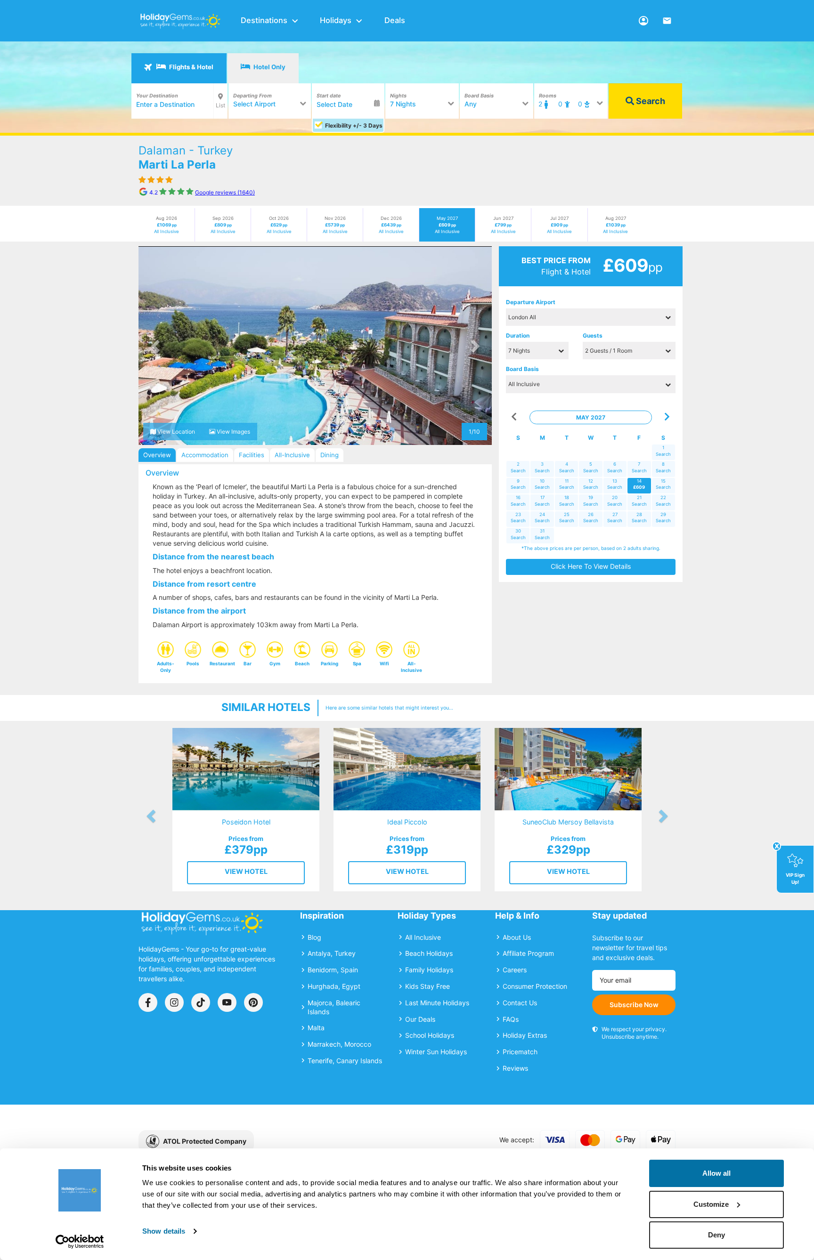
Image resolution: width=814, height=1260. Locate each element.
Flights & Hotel (190, 67)
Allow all (716, 1173)
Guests (592, 335)
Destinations (264, 20)
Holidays (335, 20)
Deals (394, 20)
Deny (716, 1235)
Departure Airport (530, 302)
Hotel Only (268, 67)
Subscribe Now (634, 1005)
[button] (156, 345)
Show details (163, 1231)
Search (649, 101)
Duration (517, 335)
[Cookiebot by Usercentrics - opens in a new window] (80, 1242)
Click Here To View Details (591, 566)
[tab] (179, 68)
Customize (711, 1204)
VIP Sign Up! (795, 878)
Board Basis (522, 368)
